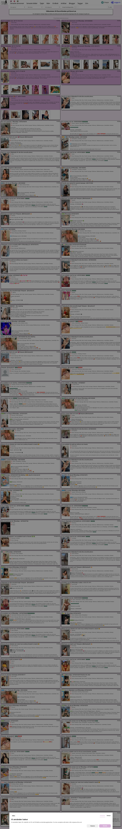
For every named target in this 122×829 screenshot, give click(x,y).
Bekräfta (105, 826)
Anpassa (92, 826)
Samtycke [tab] (102, 815)
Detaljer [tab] (109, 815)
